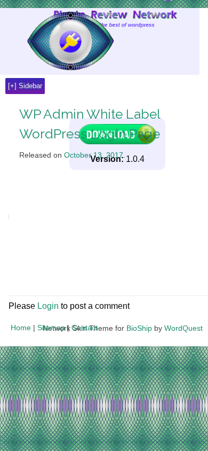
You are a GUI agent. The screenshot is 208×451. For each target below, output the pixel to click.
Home (21, 327)
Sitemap (51, 327)
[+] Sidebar (25, 86)
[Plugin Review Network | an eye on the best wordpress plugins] (57, 41)
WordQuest (183, 328)
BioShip (139, 328)
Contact (84, 327)
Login (48, 305)
